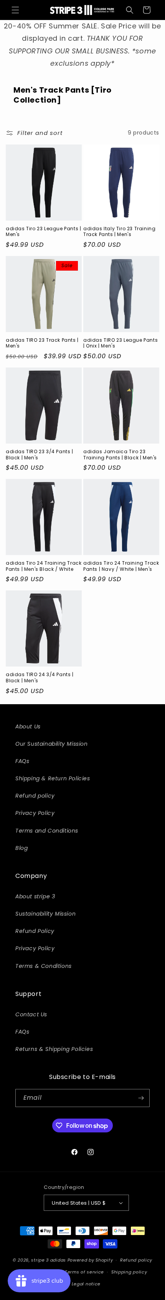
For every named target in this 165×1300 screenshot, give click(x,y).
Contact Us (31, 1014)
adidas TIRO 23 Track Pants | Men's (42, 343)
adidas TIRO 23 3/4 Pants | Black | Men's (39, 454)
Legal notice (86, 1284)
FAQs (22, 761)
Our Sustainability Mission (51, 744)
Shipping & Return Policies (52, 778)
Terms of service (84, 1272)
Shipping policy (129, 1272)
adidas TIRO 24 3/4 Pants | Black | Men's (40, 677)
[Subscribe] (140, 1098)
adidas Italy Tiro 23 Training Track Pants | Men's (119, 232)
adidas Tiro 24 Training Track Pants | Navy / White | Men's (121, 566)
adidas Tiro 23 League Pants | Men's (43, 232)
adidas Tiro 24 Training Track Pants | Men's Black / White (43, 566)
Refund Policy (34, 931)
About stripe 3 (35, 896)
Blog (21, 848)
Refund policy (35, 796)
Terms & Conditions (43, 966)
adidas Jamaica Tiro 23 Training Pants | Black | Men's (120, 454)
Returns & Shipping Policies (54, 1049)
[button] (15, 10)
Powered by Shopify (90, 1260)
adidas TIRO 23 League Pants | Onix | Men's (120, 343)
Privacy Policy (34, 813)
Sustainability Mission (45, 914)
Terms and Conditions (46, 831)
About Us (28, 726)
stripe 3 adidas (48, 1260)
